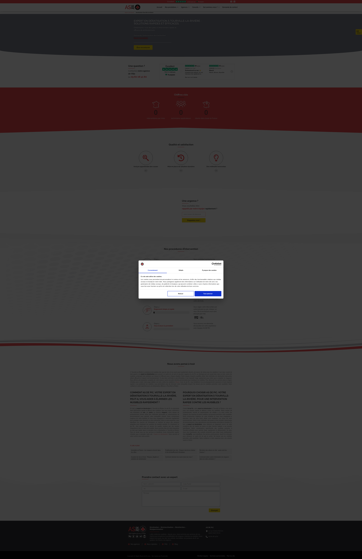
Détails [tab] (181, 270)
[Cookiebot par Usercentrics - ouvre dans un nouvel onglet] (213, 264)
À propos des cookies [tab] (209, 270)
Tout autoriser (208, 293)
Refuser (180, 293)
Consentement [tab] (153, 270)
